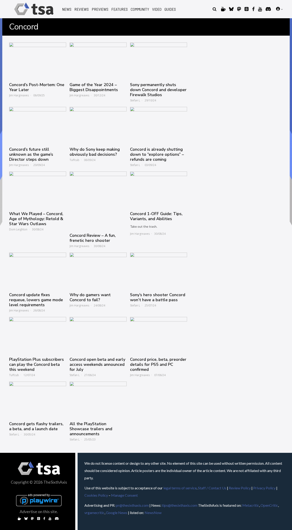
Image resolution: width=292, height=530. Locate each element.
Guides (170, 9)
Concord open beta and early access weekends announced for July (97, 364)
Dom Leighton (18, 229)
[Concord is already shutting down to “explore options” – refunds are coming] (158, 124)
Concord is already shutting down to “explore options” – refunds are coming (157, 154)
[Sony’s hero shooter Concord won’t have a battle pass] (158, 270)
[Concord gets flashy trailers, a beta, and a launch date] (37, 399)
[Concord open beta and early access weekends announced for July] (98, 334)
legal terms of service (180, 488)
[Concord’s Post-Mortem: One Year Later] (37, 60)
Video (157, 9)
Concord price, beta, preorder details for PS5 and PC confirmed (158, 364)
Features (119, 9)
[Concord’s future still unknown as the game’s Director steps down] (37, 124)
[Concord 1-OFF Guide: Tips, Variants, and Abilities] (158, 189)
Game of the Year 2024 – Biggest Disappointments (94, 87)
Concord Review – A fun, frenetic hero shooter (93, 238)
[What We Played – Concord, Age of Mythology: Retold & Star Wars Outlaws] (37, 189)
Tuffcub (74, 160)
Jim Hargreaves (19, 95)
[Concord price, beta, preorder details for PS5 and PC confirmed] (158, 334)
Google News (116, 512)
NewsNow (153, 512)
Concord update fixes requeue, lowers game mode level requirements (36, 300)
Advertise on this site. (39, 511)
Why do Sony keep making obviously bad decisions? (95, 152)
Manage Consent (124, 495)
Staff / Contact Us (212, 488)
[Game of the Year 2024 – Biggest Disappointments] (98, 60)
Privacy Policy (264, 488)
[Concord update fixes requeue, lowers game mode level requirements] (37, 270)
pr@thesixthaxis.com (132, 505)
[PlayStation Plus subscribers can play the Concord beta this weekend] (37, 334)
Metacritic (250, 505)
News (66, 9)
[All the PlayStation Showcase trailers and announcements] (98, 399)
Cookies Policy (96, 495)
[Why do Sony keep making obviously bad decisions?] (98, 124)
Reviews (81, 9)
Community (140, 9)
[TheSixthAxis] (34, 16)
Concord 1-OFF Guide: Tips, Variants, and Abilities (156, 216)
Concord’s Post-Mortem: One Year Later (36, 87)
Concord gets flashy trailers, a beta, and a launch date (36, 426)
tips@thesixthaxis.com (179, 505)
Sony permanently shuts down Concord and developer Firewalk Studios (158, 90)
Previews (100, 9)
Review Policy (240, 488)
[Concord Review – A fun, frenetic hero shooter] (98, 200)
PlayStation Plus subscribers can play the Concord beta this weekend (36, 364)
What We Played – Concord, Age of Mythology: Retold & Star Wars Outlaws (36, 219)
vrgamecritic (94, 512)
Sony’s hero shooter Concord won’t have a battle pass (157, 297)
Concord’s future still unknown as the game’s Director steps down (31, 154)
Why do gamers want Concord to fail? (90, 297)
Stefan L (135, 100)
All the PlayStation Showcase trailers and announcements (91, 429)
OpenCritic (269, 505)
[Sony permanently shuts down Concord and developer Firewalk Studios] (158, 60)
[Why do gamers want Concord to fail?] (98, 270)
